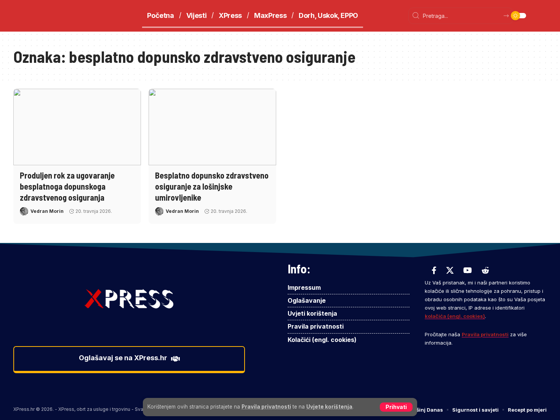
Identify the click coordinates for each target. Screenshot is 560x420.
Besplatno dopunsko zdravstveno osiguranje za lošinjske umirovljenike (212, 186)
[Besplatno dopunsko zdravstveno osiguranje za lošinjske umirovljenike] (212, 127)
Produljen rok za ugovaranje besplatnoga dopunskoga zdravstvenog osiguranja (67, 186)
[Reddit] (485, 270)
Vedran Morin (47, 211)
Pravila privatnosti (266, 407)
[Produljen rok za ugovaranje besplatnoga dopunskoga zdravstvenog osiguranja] (77, 127)
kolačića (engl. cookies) (455, 316)
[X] (450, 270)
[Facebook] (434, 270)
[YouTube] (467, 270)
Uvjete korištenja (329, 407)
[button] (396, 407)
